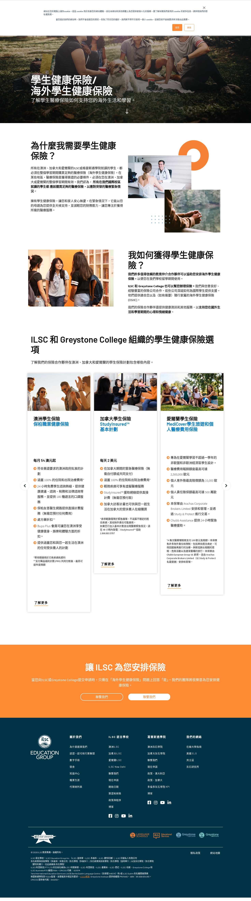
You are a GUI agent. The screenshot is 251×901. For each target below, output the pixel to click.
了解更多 (41, 603)
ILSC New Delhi (117, 766)
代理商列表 (76, 786)
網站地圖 (215, 852)
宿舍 (72, 766)
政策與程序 (115, 800)
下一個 (226, 485)
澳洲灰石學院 (155, 746)
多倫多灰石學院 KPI (159, 786)
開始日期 (114, 786)
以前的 (24, 485)
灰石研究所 (192, 766)
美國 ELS (191, 753)
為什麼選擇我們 (78, 746)
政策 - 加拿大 (155, 780)
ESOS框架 (85, 876)
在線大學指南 (194, 746)
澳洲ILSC (114, 746)
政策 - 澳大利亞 (156, 773)
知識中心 (75, 773)
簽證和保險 (115, 793)
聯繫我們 (114, 773)
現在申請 (114, 780)
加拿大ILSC (115, 753)
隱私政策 (195, 852)
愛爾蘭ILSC (115, 760)
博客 (111, 806)
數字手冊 (75, 760)
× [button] (204, 6)
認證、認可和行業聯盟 (82, 753)
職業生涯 (75, 780)
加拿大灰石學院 (156, 753)
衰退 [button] (189, 27)
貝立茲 (190, 760)
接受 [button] (177, 27)
